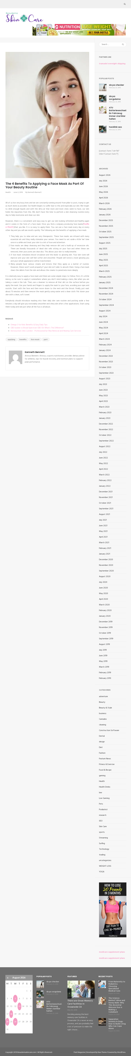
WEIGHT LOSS (105, 866)
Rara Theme (102, 1052)
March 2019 (104, 667)
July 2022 (103, 452)
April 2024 (103, 333)
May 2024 (103, 327)
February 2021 (105, 548)
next (93, 993)
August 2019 (104, 644)
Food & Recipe (105, 770)
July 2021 (103, 520)
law (100, 792)
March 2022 (104, 474)
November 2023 (106, 361)
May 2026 (103, 192)
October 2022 (105, 435)
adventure (103, 696)
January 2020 (105, 616)
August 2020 (104, 576)
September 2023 (106, 373)
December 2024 (106, 288)
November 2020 (106, 565)
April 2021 (103, 537)
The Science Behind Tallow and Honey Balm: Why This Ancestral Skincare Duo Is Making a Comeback (116, 1005)
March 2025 (104, 271)
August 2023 (104, 378)
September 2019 (106, 638)
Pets (101, 804)
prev (69, 993)
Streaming (103, 837)
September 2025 (106, 237)
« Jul (7, 978)
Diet (101, 747)
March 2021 (104, 542)
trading (102, 854)
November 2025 (106, 226)
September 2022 (106, 440)
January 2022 (105, 486)
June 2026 (103, 186)
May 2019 (103, 661)
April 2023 (103, 401)
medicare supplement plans (112, 952)
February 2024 (105, 344)
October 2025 (105, 231)
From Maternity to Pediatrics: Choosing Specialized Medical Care (116, 986)
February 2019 (105, 672)
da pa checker (116, 85)
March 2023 (104, 407)
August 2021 (104, 514)
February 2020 (105, 610)
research (102, 815)
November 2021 (106, 497)
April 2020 (103, 599)
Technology (104, 849)
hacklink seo (115, 127)
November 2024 (106, 294)
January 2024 (105, 350)
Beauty (102, 702)
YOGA (101, 871)
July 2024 (103, 316)
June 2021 (103, 525)
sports (102, 832)
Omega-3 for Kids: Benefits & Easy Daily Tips (29, 324)
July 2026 (103, 180)
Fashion (102, 753)
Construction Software (109, 730)
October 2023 (105, 367)
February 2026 (105, 209)
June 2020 (103, 587)
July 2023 (103, 384)
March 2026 (104, 203)
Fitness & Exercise (106, 764)
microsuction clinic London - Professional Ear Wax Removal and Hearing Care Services (46, 330)
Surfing (102, 843)
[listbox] (81, 1008)
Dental (102, 736)
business (102, 713)
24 (7, 1022)
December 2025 (106, 220)
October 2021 (105, 503)
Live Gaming (104, 798)
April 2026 (103, 197)
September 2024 (106, 305)
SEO (100, 820)
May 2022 (103, 463)
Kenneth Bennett (35, 192)
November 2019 (106, 627)
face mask (35, 339)
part (46, 339)
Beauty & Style (105, 707)
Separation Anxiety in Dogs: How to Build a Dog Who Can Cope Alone (117, 1024)
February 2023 (105, 412)
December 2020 (106, 559)
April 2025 (103, 265)
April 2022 (103, 469)
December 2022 (106, 424)
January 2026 (105, 214)
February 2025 (105, 277)
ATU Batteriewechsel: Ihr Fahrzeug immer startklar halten (118, 113)
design (102, 741)
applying (11, 339)
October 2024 (105, 299)
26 (15, 1022)
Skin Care (103, 826)
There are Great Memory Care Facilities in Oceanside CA (80, 1004)
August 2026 (104, 175)
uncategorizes (105, 860)
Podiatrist (103, 809)
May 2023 (103, 395)
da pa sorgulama (115, 98)
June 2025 (103, 254)
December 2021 (105, 491)
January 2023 (104, 418)
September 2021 (106, 508)
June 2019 (103, 655)
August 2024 (105, 310)
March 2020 (104, 604)
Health (8, 192)
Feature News (105, 758)
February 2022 (105, 480)
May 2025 (103, 260)
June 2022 (103, 457)
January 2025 (105, 282)
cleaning (102, 724)
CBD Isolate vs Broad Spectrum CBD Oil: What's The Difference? (37, 327)
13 (19, 1006)
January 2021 (104, 554)
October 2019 (105, 633)
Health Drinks (104, 787)
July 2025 (103, 248)
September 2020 (106, 570)
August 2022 (104, 446)
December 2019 (105, 621)
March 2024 (104, 339)
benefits (22, 339)
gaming (102, 775)
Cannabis (103, 719)
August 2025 (104, 243)
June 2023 (103, 390)
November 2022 (106, 429)
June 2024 (103, 322)
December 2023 (106, 356)
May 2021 (103, 531)
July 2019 (103, 650)
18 (11, 1014)
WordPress (121, 1052)
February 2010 (105, 678)
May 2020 (103, 593)
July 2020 (103, 582)
